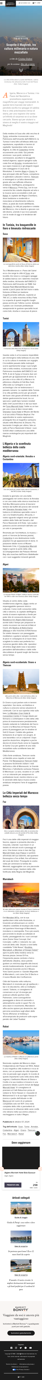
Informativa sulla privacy (26, 1364)
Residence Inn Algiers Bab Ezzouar (18, 620)
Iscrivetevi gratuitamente (21, 1333)
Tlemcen (35, 177)
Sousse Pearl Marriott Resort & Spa (18, 287)
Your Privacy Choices (22, 1369)
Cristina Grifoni (25, 58)
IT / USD (37, 3)
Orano (32, 171)
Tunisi (5, 136)
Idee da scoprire (28, 64)
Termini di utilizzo (11, 1364)
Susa (27, 273)
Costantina (23, 150)
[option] (21, 41)
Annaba (18, 163)
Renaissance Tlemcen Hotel (25, 761)
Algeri (24, 171)
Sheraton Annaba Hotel (16, 509)
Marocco (13, 187)
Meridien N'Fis (12, 917)
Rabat (5, 196)
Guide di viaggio (21, 1218)
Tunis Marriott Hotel (14, 406)
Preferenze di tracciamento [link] (20, 1367)
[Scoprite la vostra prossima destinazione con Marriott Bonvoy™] (10, 4)
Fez (25, 187)
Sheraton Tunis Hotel (12, 412)
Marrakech (7, 206)
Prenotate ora (13, 1185)
